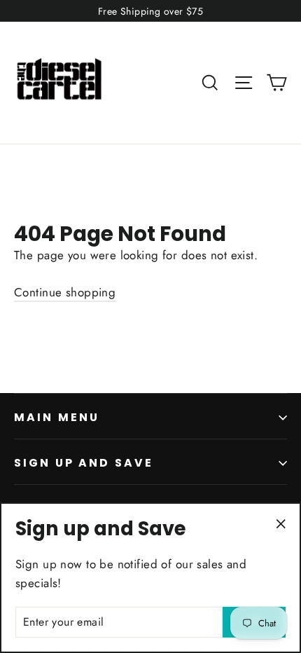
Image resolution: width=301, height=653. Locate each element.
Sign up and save (83, 463)
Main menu (56, 417)
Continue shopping (64, 292)
